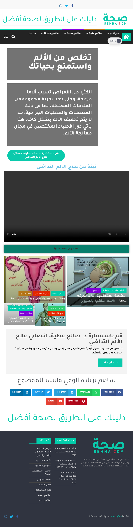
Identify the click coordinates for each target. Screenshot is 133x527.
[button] (112, 392)
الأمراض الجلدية (43, 461)
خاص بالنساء (57, 294)
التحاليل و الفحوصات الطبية (114, 290)
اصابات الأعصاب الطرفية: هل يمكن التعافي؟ (68, 476)
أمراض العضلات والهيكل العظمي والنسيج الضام (43, 452)
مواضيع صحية (74, 33)
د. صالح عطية (110, 362)
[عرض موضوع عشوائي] (6, 37)
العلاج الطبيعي (44, 480)
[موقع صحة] (126, 37)
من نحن (32, 33)
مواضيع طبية (95, 33)
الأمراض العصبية (56, 309)
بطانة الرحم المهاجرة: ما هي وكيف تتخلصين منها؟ (38, 299)
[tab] (66, 249)
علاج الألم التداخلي (42, 294)
